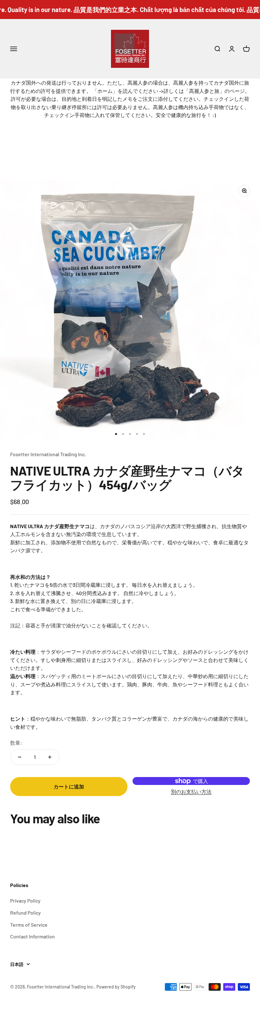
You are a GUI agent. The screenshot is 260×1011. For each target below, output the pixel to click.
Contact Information (32, 936)
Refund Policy (25, 913)
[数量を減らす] (19, 757)
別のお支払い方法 (191, 791)
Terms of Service (29, 925)
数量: (16, 743)
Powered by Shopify (116, 986)
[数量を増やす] (50, 757)
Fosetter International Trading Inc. (48, 454)
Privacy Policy (25, 901)
